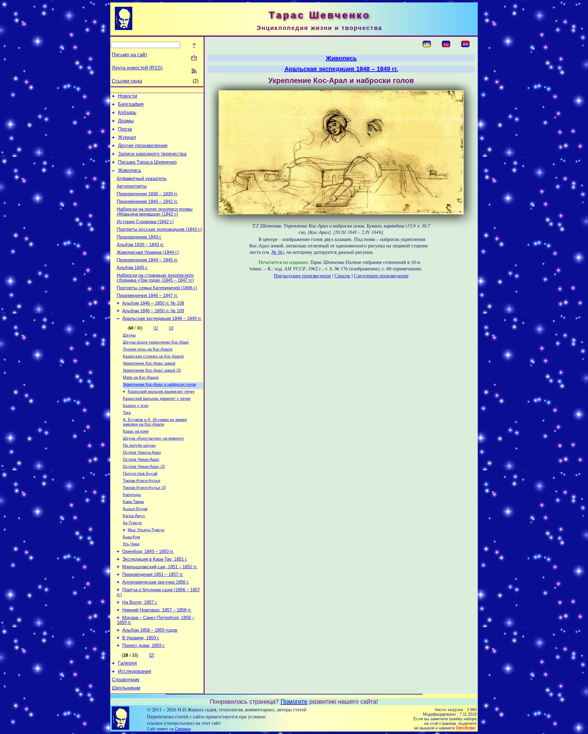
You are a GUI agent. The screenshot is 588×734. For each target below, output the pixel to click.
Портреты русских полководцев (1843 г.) (159, 229)
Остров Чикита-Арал (142, 452)
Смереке (183, 729)
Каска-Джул (134, 516)
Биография (131, 104)
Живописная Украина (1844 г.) (148, 252)
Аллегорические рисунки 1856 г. (155, 582)
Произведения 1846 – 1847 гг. (147, 295)
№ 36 (276, 252)
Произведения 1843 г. (139, 237)
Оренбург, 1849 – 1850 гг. (148, 551)
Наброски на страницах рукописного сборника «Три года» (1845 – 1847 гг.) (155, 278)
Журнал (127, 137)
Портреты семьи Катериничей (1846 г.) (157, 287)
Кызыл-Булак (135, 508)
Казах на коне (136, 431)
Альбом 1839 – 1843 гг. (140, 244)
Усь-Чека (131, 544)
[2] (171, 328)
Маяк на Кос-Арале (141, 377)
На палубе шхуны (139, 445)
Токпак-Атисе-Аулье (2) (144, 487)
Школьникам (126, 688)
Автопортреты (132, 186)
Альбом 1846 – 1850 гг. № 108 (153, 303)
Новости (127, 96)
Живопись (129, 170)
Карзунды (132, 494)
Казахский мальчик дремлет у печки (156, 398)
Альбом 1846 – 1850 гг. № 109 (153, 310)
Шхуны (129, 335)
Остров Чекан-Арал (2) (144, 466)
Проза (125, 129)
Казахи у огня (135, 405)
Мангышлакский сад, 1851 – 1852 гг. (159, 566)
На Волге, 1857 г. (139, 602)
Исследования (134, 671)
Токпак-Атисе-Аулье (141, 480)
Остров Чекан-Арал (141, 459)
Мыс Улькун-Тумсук (146, 530)
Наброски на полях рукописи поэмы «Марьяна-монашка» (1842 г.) (155, 211)
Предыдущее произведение (302, 275)
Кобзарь (127, 112)
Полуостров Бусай (140, 473)
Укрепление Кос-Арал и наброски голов (159, 384)
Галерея (127, 663)
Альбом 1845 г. (132, 267)
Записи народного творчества (152, 153)
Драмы (126, 120)
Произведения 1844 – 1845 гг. (147, 260)
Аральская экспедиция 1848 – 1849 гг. (162, 318)
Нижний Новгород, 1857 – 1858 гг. (156, 610)
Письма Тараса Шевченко (147, 162)
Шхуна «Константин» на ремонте (153, 438)
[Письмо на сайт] (194, 58)
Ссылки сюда (127, 81)
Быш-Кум (131, 537)
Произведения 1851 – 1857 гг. (152, 574)
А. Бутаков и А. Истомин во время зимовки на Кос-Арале (155, 422)
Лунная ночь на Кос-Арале (147, 349)
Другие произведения (143, 145)
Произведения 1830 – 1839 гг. (147, 193)
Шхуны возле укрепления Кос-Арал (156, 342)
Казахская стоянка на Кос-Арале (153, 356)
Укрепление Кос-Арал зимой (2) (152, 370)
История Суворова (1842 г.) (145, 221)
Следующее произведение (381, 275)
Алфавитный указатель (142, 178)
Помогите (294, 701)
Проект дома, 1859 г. (143, 645)
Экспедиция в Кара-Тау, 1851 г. (154, 559)
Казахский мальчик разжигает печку (161, 391)
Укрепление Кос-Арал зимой (149, 363)
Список (342, 275)
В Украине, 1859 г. (140, 637)
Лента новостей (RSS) (137, 67)
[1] (155, 328)
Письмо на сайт (129, 54)
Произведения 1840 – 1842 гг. (147, 201)
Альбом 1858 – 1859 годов (149, 630)
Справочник (125, 679)
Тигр (127, 412)
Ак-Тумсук (132, 523)
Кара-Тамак (133, 501)
